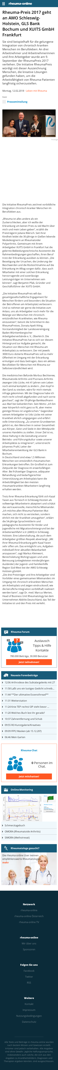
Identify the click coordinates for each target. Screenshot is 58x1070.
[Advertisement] (29, 170)
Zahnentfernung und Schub (23, 719)
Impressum (29, 1010)
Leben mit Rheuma (36, 90)
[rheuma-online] (20, 3)
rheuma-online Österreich (29, 916)
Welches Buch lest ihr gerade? (25, 712)
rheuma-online (29, 910)
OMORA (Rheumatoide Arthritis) (22, 831)
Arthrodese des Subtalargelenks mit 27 (30, 682)
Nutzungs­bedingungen (29, 1015)
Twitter (29, 976)
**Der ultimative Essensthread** (26, 694)
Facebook (29, 970)
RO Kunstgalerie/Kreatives (23, 725)
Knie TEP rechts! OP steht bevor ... (27, 706)
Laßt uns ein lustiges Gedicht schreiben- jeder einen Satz (31, 688)
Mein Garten (15, 737)
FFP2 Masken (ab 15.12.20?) (23, 731)
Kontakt (29, 1004)
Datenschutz (29, 1021)
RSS (29, 982)
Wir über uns (29, 943)
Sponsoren (29, 949)
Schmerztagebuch (15, 825)
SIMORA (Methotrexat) (17, 837)
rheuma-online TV (29, 922)
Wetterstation (16, 700)
